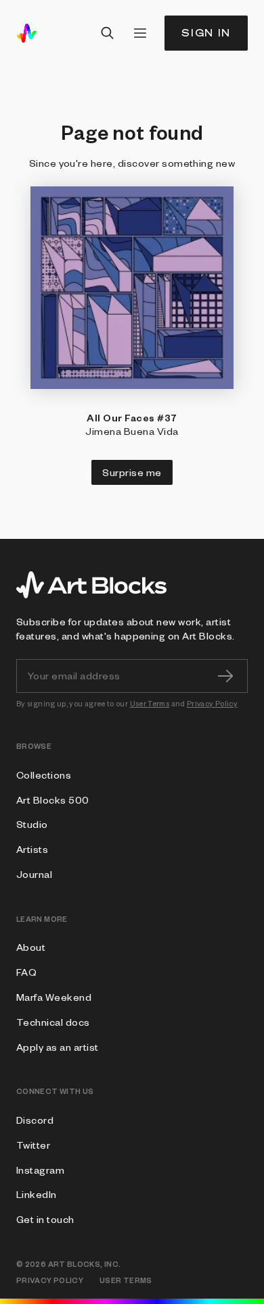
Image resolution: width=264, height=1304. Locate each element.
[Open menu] (140, 33)
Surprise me (131, 472)
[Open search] (108, 33)
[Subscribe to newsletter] (225, 676)
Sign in (206, 32)
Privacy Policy (212, 703)
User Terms (150, 703)
